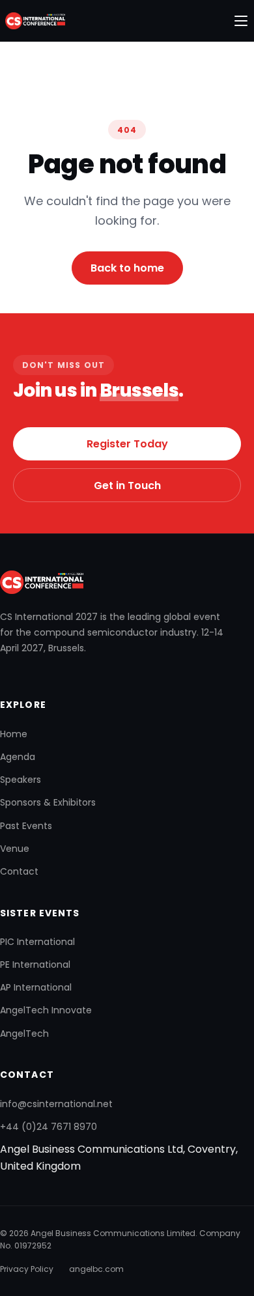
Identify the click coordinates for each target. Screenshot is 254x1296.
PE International (35, 964)
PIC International (37, 941)
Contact (19, 871)
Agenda (17, 756)
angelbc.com (96, 1269)
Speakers (20, 779)
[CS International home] (32, 20)
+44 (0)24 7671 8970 (48, 1126)
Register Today (127, 443)
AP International (36, 987)
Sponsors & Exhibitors (48, 802)
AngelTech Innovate (46, 1010)
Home (13, 733)
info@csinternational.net (56, 1103)
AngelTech (24, 1033)
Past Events (26, 825)
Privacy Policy (26, 1269)
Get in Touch (127, 485)
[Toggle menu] (241, 21)
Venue (14, 848)
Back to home (127, 268)
